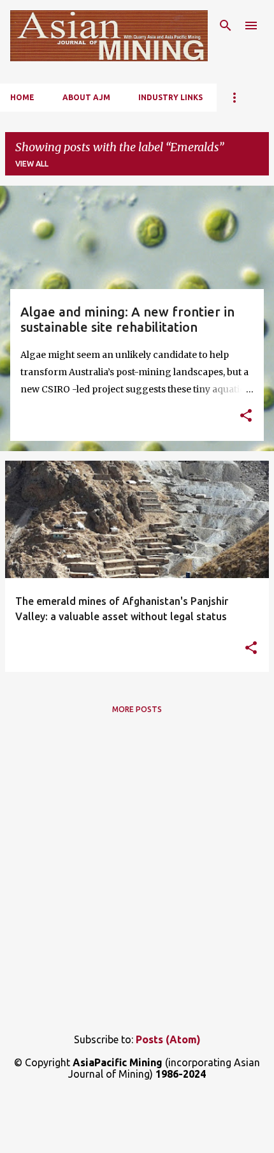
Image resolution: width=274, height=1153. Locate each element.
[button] (246, 417)
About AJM (86, 97)
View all (31, 164)
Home (22, 97)
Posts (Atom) (168, 1039)
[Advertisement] (137, 871)
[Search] (225, 25)
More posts (137, 709)
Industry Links (170, 97)
